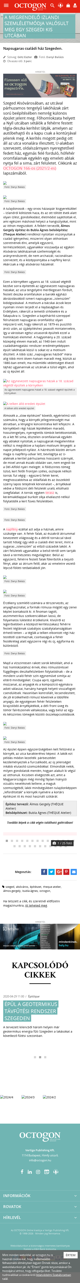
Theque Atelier (52, 887)
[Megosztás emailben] (74, 872)
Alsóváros (22, 887)
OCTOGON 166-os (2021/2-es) (29, 168)
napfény (12, 529)
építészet (35, 887)
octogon (44, 891)
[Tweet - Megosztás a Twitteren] (51, 872)
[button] (52, 6)
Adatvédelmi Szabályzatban (53, 1275)
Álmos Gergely (12, 891)
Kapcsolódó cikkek (40, 970)
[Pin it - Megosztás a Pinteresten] (66, 872)
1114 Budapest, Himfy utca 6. (40, 1155)
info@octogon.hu (40, 1160)
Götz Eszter (24, 57)
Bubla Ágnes (30, 891)
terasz (49, 493)
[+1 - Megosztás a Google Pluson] (59, 872)
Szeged (10, 887)
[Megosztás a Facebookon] (44, 872)
